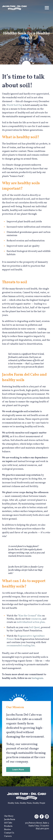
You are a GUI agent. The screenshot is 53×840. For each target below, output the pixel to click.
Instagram (37, 678)
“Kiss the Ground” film (30, 615)
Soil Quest (34, 627)
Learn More (18, 769)
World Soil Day (14, 105)
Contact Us (9, 832)
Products (8, 826)
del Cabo (8, 822)
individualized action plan (31, 622)
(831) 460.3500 (42, 828)
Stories (7, 829)
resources (36, 619)
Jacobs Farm (9, 819)
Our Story (8, 816)
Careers (8, 836)
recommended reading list (21, 645)
